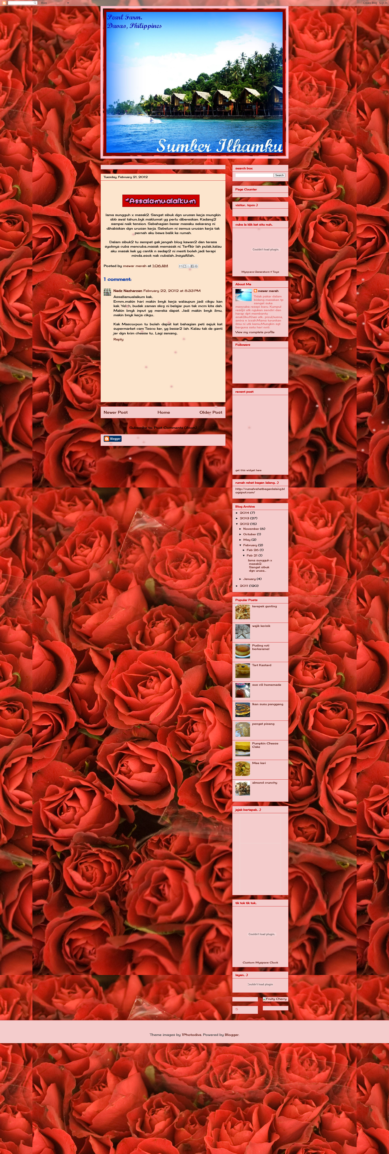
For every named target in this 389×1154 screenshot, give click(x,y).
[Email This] (181, 266)
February (250, 545)
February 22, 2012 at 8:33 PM (172, 291)
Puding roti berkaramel (260, 647)
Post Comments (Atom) (175, 428)
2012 (245, 524)
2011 (244, 585)
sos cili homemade (266, 684)
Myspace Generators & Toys (260, 271)
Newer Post (116, 412)
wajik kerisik (261, 625)
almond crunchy (264, 782)
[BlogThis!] (185, 266)
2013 (245, 518)
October (250, 534)
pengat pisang (263, 723)
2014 (245, 512)
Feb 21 (253, 555)
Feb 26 (253, 550)
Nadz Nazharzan (127, 291)
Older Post (211, 412)
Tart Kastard (261, 665)
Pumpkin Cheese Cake (265, 745)
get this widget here (248, 470)
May (247, 539)
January (250, 579)
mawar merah (135, 266)
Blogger (232, 1035)
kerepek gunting (264, 606)
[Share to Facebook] (192, 266)
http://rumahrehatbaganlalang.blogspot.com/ (260, 490)
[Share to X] (188, 266)
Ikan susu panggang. (268, 704)
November (251, 528)
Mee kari (259, 763)
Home (164, 412)
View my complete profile (255, 332)
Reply (118, 339)
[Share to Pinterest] (196, 266)
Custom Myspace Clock (260, 962)
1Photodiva (191, 1035)
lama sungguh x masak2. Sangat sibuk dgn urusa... (259, 565)
